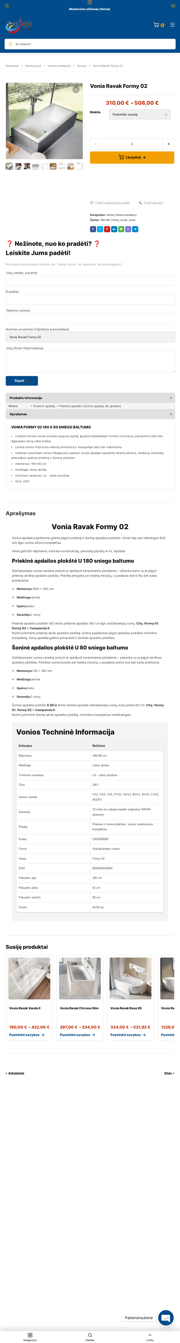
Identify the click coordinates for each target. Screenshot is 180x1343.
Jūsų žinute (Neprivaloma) (24, 348)
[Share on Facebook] (93, 229)
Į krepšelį (133, 157)
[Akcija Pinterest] (107, 229)
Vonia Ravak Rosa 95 (126, 1008)
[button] (75, 89)
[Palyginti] (140, 203)
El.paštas (12, 291)
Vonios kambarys (59, 65)
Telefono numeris (18, 310)
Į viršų (149, 1340)
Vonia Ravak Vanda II (24, 1008)
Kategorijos (30, 1340)
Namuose (12, 65)
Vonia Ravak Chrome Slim (79, 1008)
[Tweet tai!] (100, 229)
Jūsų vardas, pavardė (21, 273)
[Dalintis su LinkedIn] (114, 229)
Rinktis (95, 112)
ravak (123, 220)
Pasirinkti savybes (24, 1035)
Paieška (90, 1340)
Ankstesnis (16, 1073)
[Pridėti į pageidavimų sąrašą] (92, 203)
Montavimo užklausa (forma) (89, 9)
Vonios (81, 65)
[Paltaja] (19, 25)
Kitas (168, 1073)
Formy (115, 220)
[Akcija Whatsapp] (121, 229)
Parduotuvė (33, 65)
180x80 (105, 220)
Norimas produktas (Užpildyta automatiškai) (37, 329)
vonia (132, 220)
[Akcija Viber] (128, 229)
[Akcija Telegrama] (135, 229)
